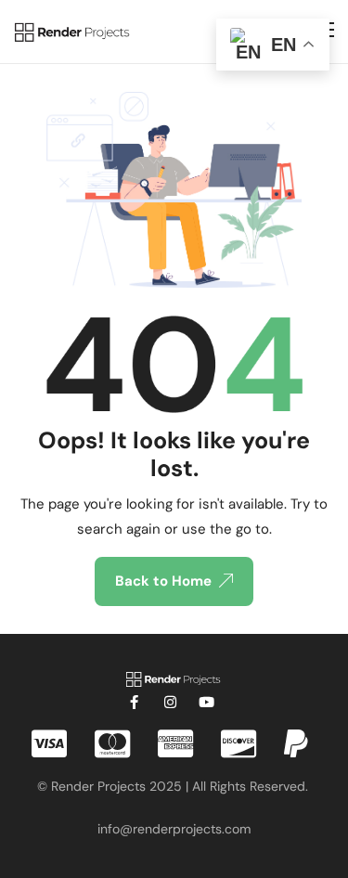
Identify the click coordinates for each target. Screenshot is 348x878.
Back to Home (163, 581)
